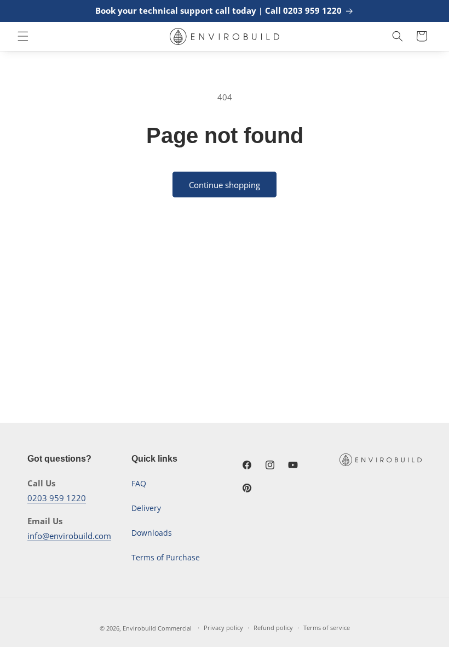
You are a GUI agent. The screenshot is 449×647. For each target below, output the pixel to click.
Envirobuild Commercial (157, 628)
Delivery (146, 508)
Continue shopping (224, 184)
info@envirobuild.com (69, 535)
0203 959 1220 (56, 497)
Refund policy (273, 627)
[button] (23, 36)
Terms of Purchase (165, 557)
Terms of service (326, 627)
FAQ (138, 483)
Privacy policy (223, 627)
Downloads (151, 532)
